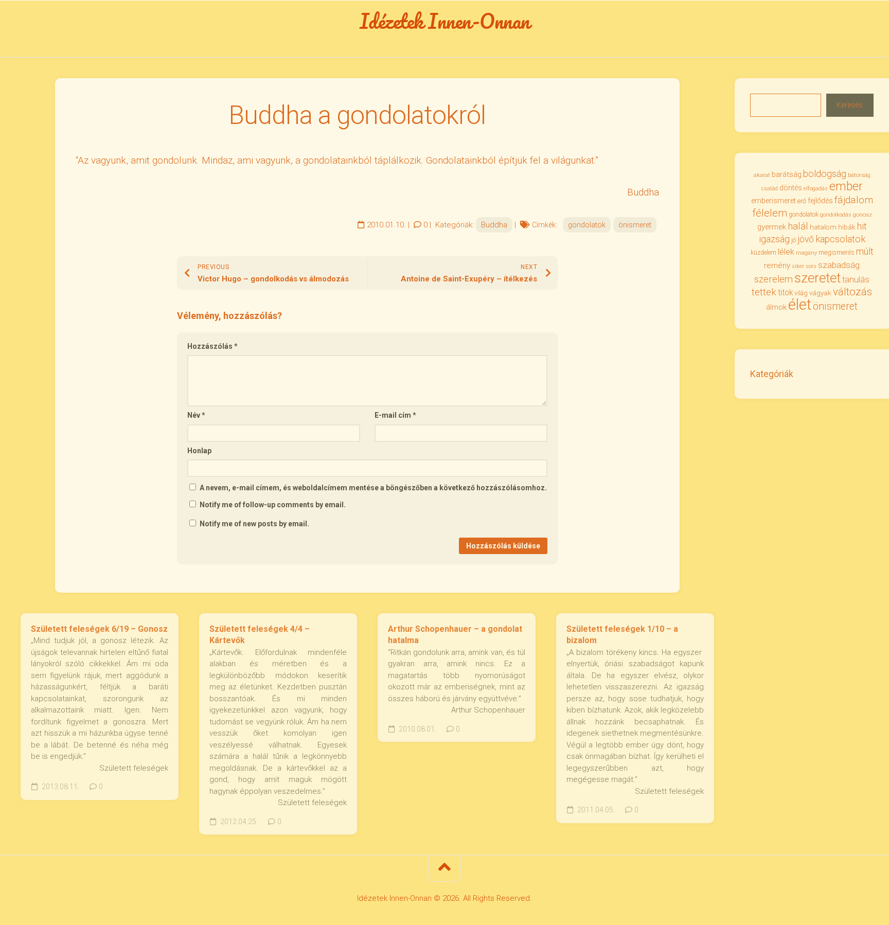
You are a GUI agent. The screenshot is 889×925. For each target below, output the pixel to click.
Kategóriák (771, 373)
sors (811, 266)
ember (846, 186)
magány (806, 253)
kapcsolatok (840, 239)
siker (798, 266)
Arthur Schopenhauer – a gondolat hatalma (455, 635)
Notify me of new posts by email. (254, 524)
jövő (805, 239)
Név (196, 415)
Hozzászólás (212, 346)
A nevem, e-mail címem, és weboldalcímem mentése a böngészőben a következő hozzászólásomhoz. (373, 488)
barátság (787, 174)
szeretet (817, 278)
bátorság (859, 175)
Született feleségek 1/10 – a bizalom (622, 635)
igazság (774, 239)
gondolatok (587, 225)
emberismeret (773, 201)
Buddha (494, 224)
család (769, 188)
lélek (786, 252)
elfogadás (816, 188)
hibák (847, 227)
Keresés (850, 105)
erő (801, 201)
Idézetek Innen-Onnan (445, 21)
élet (799, 304)
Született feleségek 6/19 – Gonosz (99, 629)
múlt (865, 251)
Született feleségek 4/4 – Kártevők (259, 635)
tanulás (855, 279)
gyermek (771, 227)
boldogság (824, 173)
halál (798, 226)
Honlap (199, 451)
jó (793, 240)
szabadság (839, 265)
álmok (776, 307)
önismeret (634, 225)
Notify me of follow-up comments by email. (273, 505)
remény (777, 265)
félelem (769, 213)
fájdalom (853, 200)
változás (852, 292)
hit (862, 226)
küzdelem (763, 252)
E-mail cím (395, 415)
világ (801, 293)
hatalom (823, 227)
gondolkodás (835, 214)
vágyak (820, 293)
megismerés (837, 252)
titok (785, 292)
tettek (764, 292)
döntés (790, 188)
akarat (762, 175)
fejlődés (820, 201)
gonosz (862, 214)
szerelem (773, 279)
